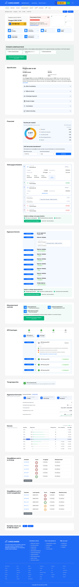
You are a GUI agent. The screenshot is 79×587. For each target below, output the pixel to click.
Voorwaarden (49, 549)
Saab (6, 576)
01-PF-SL (26, 465)
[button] (55, 137)
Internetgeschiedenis (36, 550)
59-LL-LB (26, 502)
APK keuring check (35, 556)
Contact (48, 547)
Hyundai (18, 570)
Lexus (6, 572)
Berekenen (63, 154)
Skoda (29, 576)
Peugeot (15, 11)
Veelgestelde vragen (51, 543)
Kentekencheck (25, 3)
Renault (64, 574)
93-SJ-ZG (26, 495)
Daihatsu (29, 568)
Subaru (52, 576)
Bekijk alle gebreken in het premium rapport (48, 353)
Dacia (18, 568)
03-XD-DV (26, 509)
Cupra (6, 568)
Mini (52, 572)
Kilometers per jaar (28, 151)
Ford (64, 568)
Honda (6, 570)
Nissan (6, 574)
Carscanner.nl (41, 584)
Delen (70, 11)
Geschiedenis (29, 106)
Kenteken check (8, 11)
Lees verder (25, 82)
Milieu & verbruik (30, 91)
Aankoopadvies (34, 554)
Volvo (41, 578)
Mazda (29, 572)
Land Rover (65, 570)
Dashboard (64, 543)
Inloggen (63, 547)
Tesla (6, 578)
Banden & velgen (30, 101)
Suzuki (64, 576)
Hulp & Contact (42, 3)
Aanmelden (64, 545)
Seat (17, 576)
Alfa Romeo (7, 566)
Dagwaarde (33, 547)
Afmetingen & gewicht (31, 96)
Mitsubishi (65, 572)
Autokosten (33, 549)
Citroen (64, 566)
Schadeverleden (35, 545)
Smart (41, 576)
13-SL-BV (26, 476)
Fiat (52, 568)
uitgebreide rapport (34, 25)
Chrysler (52, 566)
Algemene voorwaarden (10, 547)
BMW (29, 566)
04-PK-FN (26, 462)
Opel (17, 574)
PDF (64, 11)
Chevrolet (41, 566)
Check (68, 3)
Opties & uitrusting (30, 111)
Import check (34, 558)
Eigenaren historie (35, 543)
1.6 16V (23, 11)
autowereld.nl (45, 193)
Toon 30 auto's (27, 480)
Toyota (18, 578)
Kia (52, 570)
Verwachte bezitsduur (44, 151)
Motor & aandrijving (30, 86)
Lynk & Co (18, 572)
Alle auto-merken (35, 560)
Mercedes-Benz (43, 572)
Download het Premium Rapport (16, 57)
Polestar (41, 574)
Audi (17, 566)
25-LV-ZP (26, 472)
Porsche (52, 574)
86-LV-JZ (26, 505)
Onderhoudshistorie (35, 552)
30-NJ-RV (26, 498)
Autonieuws (34, 3)
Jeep (41, 570)
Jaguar (29, 570)
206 (20, 11)
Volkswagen (30, 578)
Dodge (41, 568)
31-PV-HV (26, 469)
